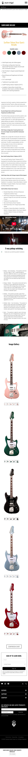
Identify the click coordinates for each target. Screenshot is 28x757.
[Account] (23, 684)
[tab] (14, 690)
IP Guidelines (21, 737)
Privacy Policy (14, 737)
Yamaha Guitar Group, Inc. (11, 739)
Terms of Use (8, 737)
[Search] (26, 684)
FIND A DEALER (12, 753)
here (7, 715)
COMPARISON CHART (14, 646)
